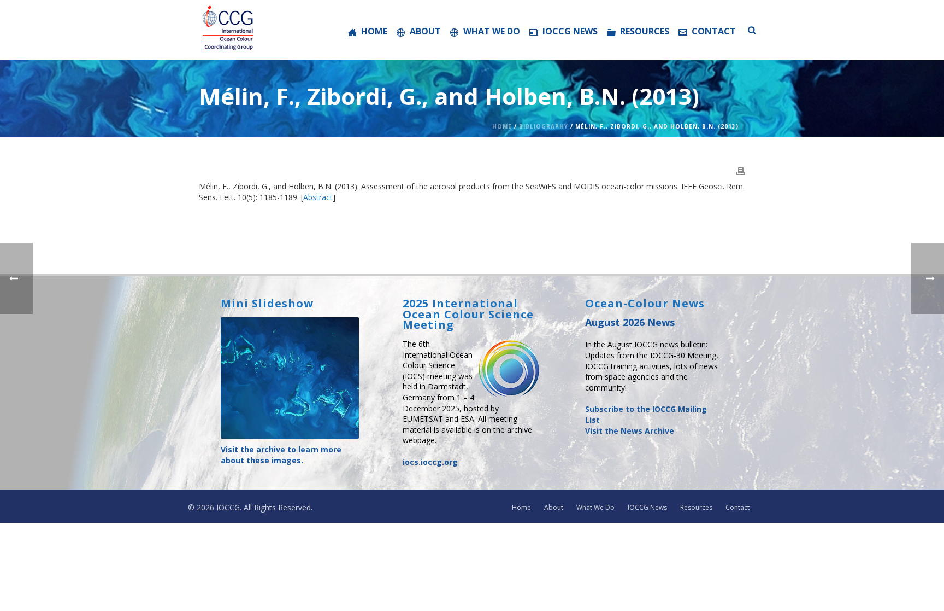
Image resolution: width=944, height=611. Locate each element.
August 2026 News (630, 322)
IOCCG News (570, 31)
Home (374, 31)
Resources (644, 31)
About (425, 31)
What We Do (491, 31)
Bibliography (543, 126)
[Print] (740, 170)
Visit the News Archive (629, 431)
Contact (714, 31)
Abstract (318, 197)
